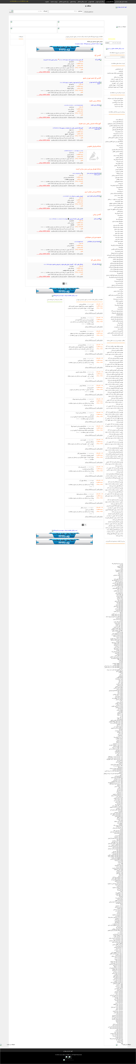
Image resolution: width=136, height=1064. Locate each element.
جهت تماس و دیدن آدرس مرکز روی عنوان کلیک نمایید (61, 69)
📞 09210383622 (77, 173)
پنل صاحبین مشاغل (63, 1)
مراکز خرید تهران (100, 1)
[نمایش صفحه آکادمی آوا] (98, 59)
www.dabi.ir (62, 1055)
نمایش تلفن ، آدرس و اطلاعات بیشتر (94, 313)
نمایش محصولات (72, 71)
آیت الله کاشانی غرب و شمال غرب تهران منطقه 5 (82, 335)
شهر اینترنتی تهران (68, 1051)
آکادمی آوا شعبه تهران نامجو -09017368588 (71, 82)
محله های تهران (109, 1)
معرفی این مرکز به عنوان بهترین (59, 71)
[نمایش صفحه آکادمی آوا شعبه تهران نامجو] (94, 83)
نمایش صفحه (80, 71)
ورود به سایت (54, 1)
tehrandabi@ (111, 39)
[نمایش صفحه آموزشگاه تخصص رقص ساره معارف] (94, 129)
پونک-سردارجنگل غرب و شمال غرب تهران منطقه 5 (81, 362)
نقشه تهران (91, 1)
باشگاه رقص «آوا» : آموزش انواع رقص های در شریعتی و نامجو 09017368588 (63, 264)
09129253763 (78, 241)
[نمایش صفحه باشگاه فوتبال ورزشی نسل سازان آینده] (94, 174)
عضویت (47, 1)
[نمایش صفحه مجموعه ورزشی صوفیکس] (94, 241)
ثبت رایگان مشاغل (82, 1)
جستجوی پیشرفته (88, 11)
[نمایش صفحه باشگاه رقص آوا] (97, 264)
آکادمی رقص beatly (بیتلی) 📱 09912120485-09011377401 (66, 219)
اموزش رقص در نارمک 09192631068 (73, 196)
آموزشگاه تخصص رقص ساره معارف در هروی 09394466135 (67, 128)
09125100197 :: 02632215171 (73, 150)
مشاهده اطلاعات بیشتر (44, 71)
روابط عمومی (73, 1)
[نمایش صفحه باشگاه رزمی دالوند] (96, 105)
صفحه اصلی (123, 17)
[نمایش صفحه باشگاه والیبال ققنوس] (94, 161)
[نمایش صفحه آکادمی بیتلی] (98, 218)
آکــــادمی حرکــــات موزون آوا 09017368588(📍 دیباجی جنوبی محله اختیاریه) (63, 60)
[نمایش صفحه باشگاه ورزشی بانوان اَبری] (94, 196)
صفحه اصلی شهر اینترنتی (120, 1)
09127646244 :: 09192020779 (73, 105)
